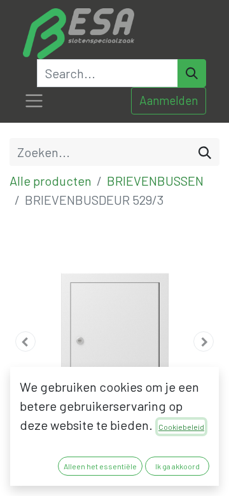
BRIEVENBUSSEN (155, 180)
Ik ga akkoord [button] (177, 466)
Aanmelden (168, 100)
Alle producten (51, 180)
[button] (25, 341)
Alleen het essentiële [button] (100, 466)
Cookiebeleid (181, 426)
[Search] (191, 73)
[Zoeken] (204, 152)
